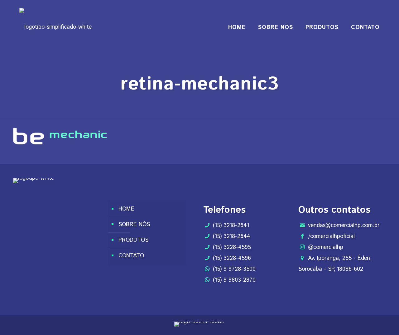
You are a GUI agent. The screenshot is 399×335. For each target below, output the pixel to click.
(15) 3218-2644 (231, 236)
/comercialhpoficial (331, 236)
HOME (126, 209)
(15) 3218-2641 (231, 225)
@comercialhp (325, 247)
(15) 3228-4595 (232, 247)
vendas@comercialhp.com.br (343, 225)
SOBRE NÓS (134, 225)
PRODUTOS (133, 240)
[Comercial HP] (55, 27)
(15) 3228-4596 (232, 258)
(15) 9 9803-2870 (234, 280)
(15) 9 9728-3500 (234, 269)
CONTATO (131, 256)
